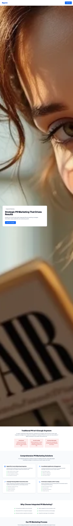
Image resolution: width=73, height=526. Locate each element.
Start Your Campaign (10, 222)
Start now (68, 2)
